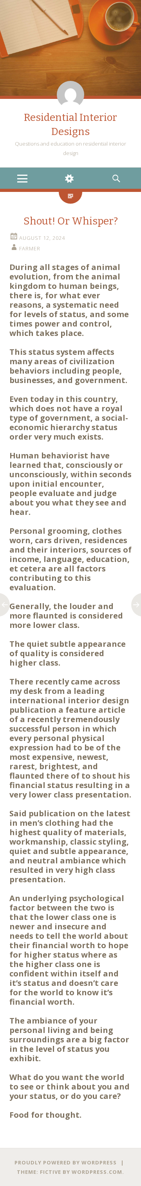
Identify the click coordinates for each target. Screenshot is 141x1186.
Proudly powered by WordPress (65, 1162)
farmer (29, 248)
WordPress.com (97, 1171)
